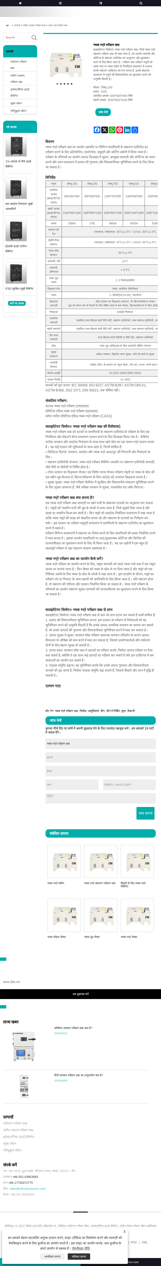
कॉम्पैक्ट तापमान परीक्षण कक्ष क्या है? (73, 1028)
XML (145, 1242)
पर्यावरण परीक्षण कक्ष (18, 65)
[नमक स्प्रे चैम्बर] (137, 915)
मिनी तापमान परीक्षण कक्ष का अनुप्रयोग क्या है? (78, 1075)
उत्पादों (17, 25)
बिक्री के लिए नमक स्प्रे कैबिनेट (133, 884)
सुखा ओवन (9, 1143)
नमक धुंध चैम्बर (92, 937)
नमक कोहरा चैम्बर (56, 937)
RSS (134, 1242)
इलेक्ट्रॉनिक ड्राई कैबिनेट (19, 92)
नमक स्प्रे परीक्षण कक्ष (57, 25)
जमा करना (145, 813)
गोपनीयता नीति (81, 1248)
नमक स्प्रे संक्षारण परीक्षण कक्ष (100, 883)
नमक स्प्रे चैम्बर (129, 937)
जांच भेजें (103, 112)
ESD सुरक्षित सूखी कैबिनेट (19, 288)
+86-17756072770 (20, 1182)
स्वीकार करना (79, 1256)
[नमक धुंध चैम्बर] (100, 915)
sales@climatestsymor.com (28, 1188)
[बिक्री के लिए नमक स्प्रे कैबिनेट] (137, 861)
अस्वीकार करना (52, 1256)
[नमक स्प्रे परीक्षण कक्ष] (64, 64)
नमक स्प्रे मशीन (55, 883)
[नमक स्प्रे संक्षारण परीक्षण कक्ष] (100, 861)
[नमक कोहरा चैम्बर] (63, 915)
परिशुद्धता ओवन (12, 1150)
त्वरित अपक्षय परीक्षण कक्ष (34, 25)
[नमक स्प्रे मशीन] (63, 861)
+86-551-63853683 (25, 1176)
